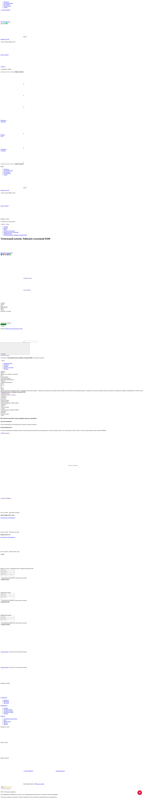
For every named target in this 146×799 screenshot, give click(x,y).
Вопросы (6, 368)
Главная (6, 226)
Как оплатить (7, 6)
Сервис (5, 7)
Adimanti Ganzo (8, 233)
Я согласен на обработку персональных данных (14, 578)
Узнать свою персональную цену (14, 328)
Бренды (6, 723)
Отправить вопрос (5, 624)
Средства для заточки (9, 231)
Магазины (6, 2)
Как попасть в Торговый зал (8, 517)
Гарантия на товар (8, 712)
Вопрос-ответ (7, 721)
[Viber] (8, 254)
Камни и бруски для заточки (11, 232)
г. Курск (3, 224)
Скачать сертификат (6, 498)
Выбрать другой (5, 39)
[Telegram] (6, 254)
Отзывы (6, 366)
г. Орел (7, 224)
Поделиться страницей (7, 252)
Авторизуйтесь (4, 651)
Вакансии (6, 700)
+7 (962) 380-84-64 (5, 10)
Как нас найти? (5, 54)
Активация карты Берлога (10, 718)
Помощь (6, 708)
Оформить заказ (5, 579)
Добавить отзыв (5, 393)
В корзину (3, 353)
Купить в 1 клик (5, 355)
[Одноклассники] (4, 254)
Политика (6, 703)
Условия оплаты (8, 709)
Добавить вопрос (5, 433)
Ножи (5, 229)
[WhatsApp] (10, 254)
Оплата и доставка (8, 367)
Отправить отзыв (5, 602)
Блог (5, 720)
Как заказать (7, 4)
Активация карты (8, 3)
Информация (4, 705)
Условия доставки (8, 711)
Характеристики (8, 363)
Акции (3, 66)
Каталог (6, 228)
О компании (4, 697)
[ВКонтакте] (1, 254)
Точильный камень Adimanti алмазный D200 (15, 235)
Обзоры (6, 724)
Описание (6, 364)
